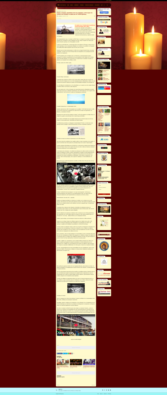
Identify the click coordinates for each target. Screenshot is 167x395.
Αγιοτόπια (62, 393)
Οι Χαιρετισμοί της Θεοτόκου (106, 71)
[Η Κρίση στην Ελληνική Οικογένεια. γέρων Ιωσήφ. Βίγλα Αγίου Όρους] (107, 124)
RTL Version (109, 393)
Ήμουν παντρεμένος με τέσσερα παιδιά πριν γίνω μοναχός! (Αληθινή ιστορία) (63, 367)
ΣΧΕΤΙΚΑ (60, 0)
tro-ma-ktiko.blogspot (77, 339)
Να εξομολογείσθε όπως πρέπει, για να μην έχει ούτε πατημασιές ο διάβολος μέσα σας (101, 129)
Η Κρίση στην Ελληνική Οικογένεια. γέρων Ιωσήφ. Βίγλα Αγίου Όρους (107, 129)
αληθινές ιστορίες (63, 11)
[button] (104, 5)
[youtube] (110, 0)
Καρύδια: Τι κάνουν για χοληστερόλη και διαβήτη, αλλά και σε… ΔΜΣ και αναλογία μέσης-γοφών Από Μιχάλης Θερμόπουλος (100, 117)
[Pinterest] (70, 353)
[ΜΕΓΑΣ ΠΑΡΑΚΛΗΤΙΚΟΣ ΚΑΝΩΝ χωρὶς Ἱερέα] (100, 78)
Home (98, 393)
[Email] (72, 353)
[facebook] (101, 87)
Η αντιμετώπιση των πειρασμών (106, 74)
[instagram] (108, 0)
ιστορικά (65, 350)
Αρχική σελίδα (59, 11)
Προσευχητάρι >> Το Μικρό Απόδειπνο (103, 66)
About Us (101, 393)
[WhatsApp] (68, 353)
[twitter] (109, 0)
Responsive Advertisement (76, 347)
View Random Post (104, 12)
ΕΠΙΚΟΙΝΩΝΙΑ (63, 0)
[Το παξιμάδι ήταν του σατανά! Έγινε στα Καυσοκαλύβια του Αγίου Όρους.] (89, 362)
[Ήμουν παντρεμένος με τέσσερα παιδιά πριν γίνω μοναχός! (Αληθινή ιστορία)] (63, 362)
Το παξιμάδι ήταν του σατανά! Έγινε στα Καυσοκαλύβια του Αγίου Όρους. (89, 366)
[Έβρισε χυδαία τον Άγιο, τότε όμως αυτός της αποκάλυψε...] (76, 362)
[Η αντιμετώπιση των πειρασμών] (100, 75)
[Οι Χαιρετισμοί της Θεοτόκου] (100, 71)
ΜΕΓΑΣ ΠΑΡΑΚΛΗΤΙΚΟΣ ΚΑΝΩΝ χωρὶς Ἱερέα (106, 78)
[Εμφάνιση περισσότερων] (73, 353)
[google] (101, 90)
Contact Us (105, 393)
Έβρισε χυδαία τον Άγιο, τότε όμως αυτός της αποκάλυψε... (75, 366)
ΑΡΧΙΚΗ (57, 0)
